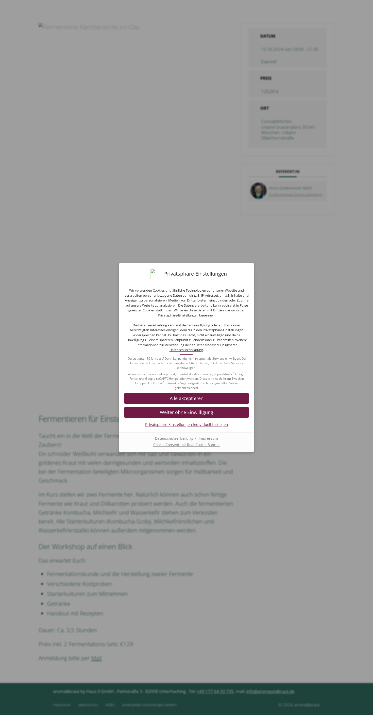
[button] (186, 412)
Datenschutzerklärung (186, 349)
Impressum (208, 438)
